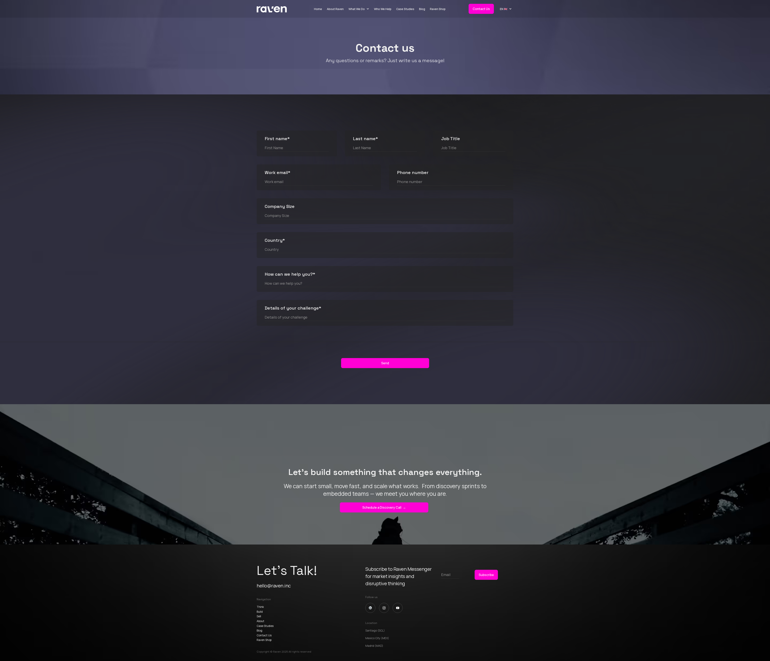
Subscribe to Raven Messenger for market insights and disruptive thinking (398, 576)
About (260, 621)
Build (260, 611)
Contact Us (481, 9)
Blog (422, 9)
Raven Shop (438, 9)
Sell (259, 616)
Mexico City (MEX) (377, 638)
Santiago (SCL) (375, 630)
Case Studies (405, 9)
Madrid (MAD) (374, 646)
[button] (359, 8)
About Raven (335, 9)
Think (260, 607)
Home (318, 9)
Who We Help (382, 9)
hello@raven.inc (274, 585)
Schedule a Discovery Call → (384, 507)
